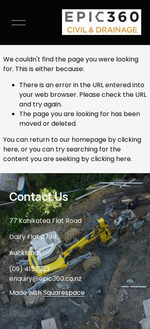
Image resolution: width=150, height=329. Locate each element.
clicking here (111, 158)
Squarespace (64, 292)
